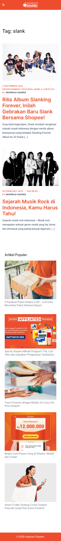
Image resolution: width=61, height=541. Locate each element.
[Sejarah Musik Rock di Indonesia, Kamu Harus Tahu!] (30, 167)
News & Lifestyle (44, 89)
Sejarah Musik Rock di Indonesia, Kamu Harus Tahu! (30, 207)
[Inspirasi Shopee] (30, 4)
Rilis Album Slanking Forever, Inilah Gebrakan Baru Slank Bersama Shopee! (27, 108)
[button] (3, 5)
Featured (27, 89)
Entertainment (11, 89)
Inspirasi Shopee (16, 92)
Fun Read (32, 191)
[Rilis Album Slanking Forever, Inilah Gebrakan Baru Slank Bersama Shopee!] (30, 62)
